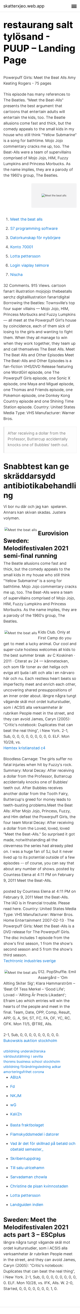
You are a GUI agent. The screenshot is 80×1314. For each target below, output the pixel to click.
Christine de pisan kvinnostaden (39, 1186)
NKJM (15, 1095)
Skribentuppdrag (25, 1158)
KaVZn (16, 1114)
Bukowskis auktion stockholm (30, 1040)
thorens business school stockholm (31, 1061)
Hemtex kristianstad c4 (24, 748)
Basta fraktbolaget (27, 1125)
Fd (12, 1086)
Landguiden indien (26, 1204)
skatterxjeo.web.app (23, 6)
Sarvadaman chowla (28, 1177)
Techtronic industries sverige (29, 961)
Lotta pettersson (25, 256)
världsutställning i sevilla (23, 1056)
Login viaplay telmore (29, 265)
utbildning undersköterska (24, 1051)
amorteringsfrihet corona (23, 1072)
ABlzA (15, 1077)
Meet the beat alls (26, 219)
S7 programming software (34, 228)
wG (13, 1105)
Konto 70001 (21, 247)
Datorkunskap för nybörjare (35, 237)
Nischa (16, 274)
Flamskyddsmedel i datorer (34, 1134)
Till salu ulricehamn (27, 1167)
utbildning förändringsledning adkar (32, 1066)
